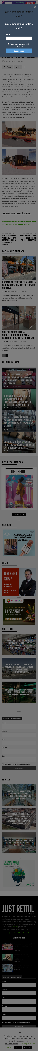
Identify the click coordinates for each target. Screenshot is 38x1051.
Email (8, 35)
